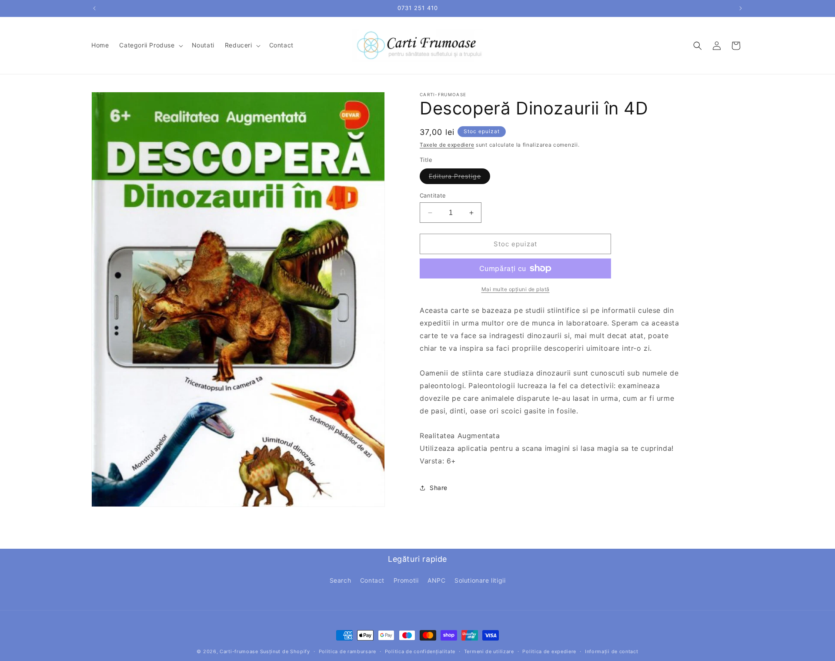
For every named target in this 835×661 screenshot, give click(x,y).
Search (340, 580)
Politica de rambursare (347, 651)
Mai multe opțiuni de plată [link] (515, 289)
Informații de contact (611, 651)
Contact (372, 580)
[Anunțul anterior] (94, 8)
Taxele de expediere (447, 144)
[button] (150, 45)
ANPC (436, 580)
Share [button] (439, 487)
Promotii (406, 580)
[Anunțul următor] (740, 8)
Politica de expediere (549, 651)
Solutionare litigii (479, 580)
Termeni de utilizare (489, 651)
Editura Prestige (459, 178)
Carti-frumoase (239, 651)
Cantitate (433, 195)
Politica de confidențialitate (420, 651)
